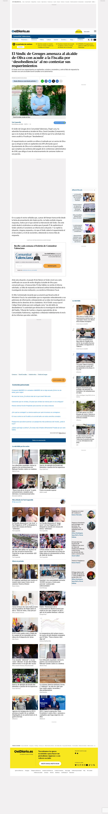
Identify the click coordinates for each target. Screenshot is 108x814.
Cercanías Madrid (88, 1)
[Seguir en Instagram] (84, 765)
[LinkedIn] (57, 81)
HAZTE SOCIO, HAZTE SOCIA (50, 763)
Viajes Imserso (44, 1)
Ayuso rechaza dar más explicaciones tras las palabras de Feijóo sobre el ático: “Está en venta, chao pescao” (25, 608)
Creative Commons (59, 770)
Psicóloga (36, 745)
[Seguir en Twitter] (78, 765)
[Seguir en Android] (75, 753)
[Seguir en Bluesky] (75, 765)
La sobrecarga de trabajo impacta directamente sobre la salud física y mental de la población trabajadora (77, 228)
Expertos (95, 745)
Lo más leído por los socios (20, 446)
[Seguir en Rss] (94, 765)
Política (42, 39)
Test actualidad (75, 745)
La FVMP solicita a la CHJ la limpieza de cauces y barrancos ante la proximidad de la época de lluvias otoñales (85, 415)
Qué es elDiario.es (19, 770)
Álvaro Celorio (15, 586)
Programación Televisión (66, 745)
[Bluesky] (49, 81)
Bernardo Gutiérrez (17, 496)
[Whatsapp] (42, 81)
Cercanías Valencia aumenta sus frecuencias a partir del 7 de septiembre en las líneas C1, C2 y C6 (85, 367)
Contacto (46, 772)
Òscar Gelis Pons (44, 469)
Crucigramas (31, 745)
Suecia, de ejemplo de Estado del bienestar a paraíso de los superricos (52, 466)
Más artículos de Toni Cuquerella (22, 500)
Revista (51, 772)
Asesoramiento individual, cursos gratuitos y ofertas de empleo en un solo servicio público (77, 238)
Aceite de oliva (32, 374)
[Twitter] (89, 39)
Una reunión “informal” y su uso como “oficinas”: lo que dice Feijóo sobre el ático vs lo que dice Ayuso (24, 662)
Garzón (54, 1)
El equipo (27, 770)
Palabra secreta (90, 745)
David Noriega (43, 588)
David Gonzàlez (23, 374)
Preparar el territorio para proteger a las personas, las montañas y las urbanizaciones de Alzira (85, 390)
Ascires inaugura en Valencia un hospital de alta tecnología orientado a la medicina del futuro (77, 207)
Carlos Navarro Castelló (82, 324)
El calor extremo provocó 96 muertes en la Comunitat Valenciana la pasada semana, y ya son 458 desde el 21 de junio (85, 439)
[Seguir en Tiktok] (89, 765)
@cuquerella (17, 502)
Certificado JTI (64, 772)
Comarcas (34, 39)
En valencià (15, 39)
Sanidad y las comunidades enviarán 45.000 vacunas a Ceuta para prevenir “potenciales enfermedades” (52, 583)
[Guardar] (60, 81)
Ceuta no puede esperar (48, 490)
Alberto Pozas (15, 471)
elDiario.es (14, 718)
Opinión (56, 39)
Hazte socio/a (79, 31)
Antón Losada (43, 492)
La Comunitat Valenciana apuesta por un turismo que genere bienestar (77, 197)
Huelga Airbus (33, 1)
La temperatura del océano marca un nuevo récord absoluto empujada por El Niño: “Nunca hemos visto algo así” (52, 636)
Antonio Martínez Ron (45, 641)
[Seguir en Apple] (77, 753)
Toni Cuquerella (16, 122)
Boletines (57, 772)
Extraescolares (81, 1)
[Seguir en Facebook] (80, 765)
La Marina (80, 39)
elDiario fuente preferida (49, 745)
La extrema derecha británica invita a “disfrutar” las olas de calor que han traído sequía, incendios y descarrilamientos (52, 687)
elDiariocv (78, 372)
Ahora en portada (18, 561)
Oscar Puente (27, 1)
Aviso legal (67, 770)
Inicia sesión (86, 31)
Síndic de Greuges (42, 374)
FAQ (84, 770)
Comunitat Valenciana (21, 36)
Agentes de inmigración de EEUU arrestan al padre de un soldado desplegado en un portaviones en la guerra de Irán (24, 714)
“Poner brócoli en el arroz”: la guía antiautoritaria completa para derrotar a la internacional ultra (24, 492)
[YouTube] (95, 39)
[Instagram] (91, 39)
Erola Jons (63, 1)
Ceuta (23, 1)
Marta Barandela (29, 665)
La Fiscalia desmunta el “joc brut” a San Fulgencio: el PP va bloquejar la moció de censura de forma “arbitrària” (24, 526)
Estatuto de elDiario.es (47, 770)
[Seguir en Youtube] (87, 765)
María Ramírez (43, 692)
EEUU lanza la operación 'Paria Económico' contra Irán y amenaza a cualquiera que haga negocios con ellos (52, 714)
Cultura (49, 39)
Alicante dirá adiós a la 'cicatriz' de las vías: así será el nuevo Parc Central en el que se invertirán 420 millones (24, 552)
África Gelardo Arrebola (18, 612)
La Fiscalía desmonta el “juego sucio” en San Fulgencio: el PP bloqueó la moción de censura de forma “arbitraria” (51, 526)
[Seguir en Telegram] (82, 765)
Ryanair (58, 1)
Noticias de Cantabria (83, 745)
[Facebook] (46, 81)
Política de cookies (38, 772)
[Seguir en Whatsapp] (92, 765)
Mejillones (94, 1)
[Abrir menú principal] (95, 31)
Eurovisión (67, 1)
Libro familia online (58, 745)
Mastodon (71, 772)
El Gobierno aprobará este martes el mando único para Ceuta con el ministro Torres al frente (24, 582)
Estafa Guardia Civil (73, 1)
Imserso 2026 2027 (24, 745)
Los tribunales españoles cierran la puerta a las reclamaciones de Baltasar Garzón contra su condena (24, 467)
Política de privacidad (77, 770)
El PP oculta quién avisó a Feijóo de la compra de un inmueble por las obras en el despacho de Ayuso (24, 635)
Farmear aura (50, 1)
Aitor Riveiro (15, 639)
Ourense (38, 1)
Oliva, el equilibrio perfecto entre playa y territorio (77, 216)
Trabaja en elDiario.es (36, 770)
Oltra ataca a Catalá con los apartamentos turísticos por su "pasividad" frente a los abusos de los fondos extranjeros (85, 318)
